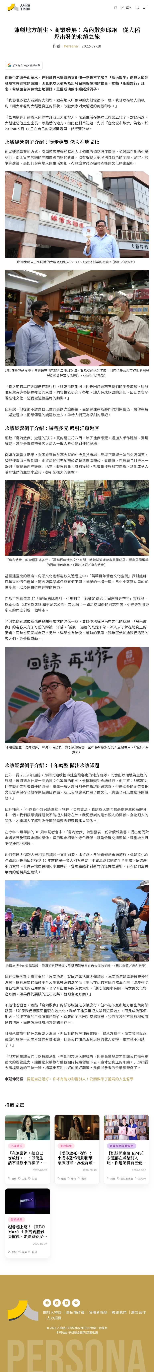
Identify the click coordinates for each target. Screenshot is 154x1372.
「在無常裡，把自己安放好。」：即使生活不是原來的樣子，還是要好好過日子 (25, 1160)
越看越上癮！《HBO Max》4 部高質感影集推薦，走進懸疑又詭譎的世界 (26, 1234)
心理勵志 (16, 1146)
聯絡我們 (119, 1312)
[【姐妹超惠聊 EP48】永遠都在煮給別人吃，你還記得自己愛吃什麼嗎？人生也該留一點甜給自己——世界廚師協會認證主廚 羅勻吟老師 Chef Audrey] (126, 1117)
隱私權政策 (75, 1312)
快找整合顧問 (77, 1332)
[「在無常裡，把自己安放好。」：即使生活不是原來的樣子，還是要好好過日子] (27, 1117)
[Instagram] (57, 1303)
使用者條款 (98, 1312)
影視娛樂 (66, 1146)
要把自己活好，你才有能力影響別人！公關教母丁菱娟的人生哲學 (80, 1078)
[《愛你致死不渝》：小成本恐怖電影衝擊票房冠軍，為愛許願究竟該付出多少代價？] (77, 1117)
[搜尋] (137, 7)
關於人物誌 (52, 1312)
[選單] (144, 7)
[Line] (76, 1303)
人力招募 (54, 1317)
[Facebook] (47, 1303)
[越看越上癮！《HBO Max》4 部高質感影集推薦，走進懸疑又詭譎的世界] (27, 1191)
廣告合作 (138, 1312)
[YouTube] (66, 1303)
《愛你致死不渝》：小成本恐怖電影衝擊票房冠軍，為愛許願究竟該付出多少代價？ (75, 1162)
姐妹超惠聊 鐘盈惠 (121, 1146)
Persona (71, 45)
